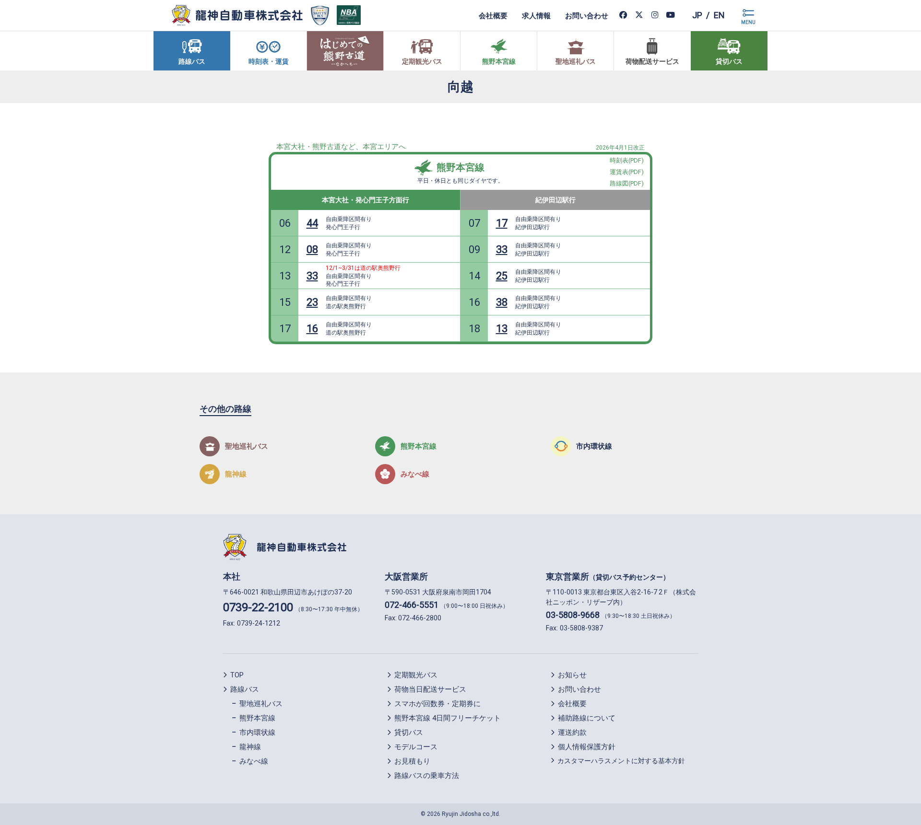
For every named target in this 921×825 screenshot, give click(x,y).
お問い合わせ (586, 15)
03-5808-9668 (573, 615)
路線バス (244, 689)
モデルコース (415, 747)
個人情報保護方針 (586, 747)
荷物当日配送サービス (430, 689)
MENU (748, 22)
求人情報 (536, 15)
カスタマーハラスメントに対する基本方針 (621, 761)
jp (697, 15)
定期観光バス (415, 675)
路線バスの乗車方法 (426, 775)
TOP (237, 675)
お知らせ (572, 675)
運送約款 (572, 732)
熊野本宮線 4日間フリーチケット (447, 718)
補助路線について (586, 718)
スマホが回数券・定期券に (437, 703)
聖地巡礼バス (261, 703)
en (719, 15)
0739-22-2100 (258, 607)
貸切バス (408, 732)
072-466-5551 (411, 605)
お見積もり (412, 761)
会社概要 (493, 15)
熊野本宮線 (460, 167)
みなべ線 (253, 761)
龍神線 (250, 747)
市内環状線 (257, 732)
